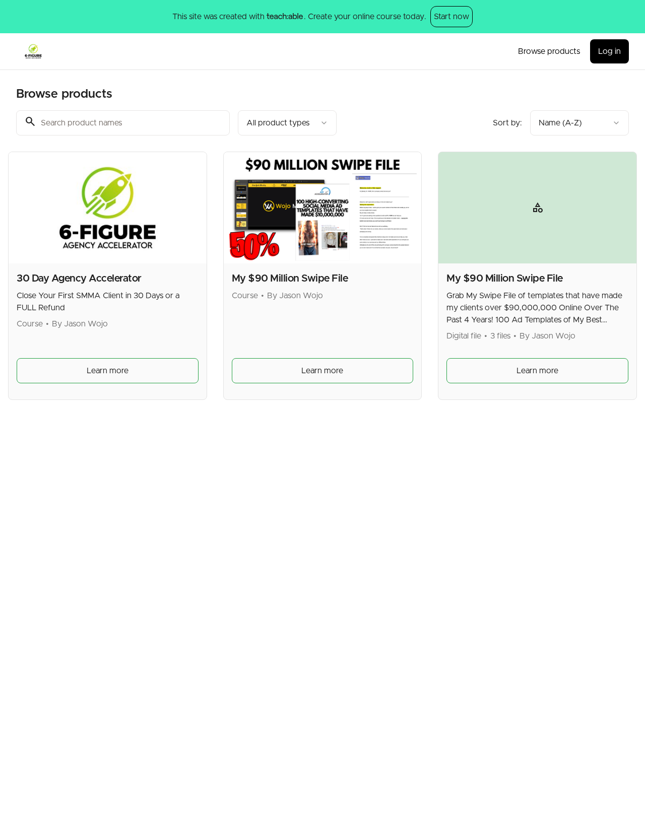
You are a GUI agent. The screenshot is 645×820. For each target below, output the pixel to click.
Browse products (549, 51)
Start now (451, 17)
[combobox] (287, 122)
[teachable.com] (284, 16)
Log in (609, 51)
